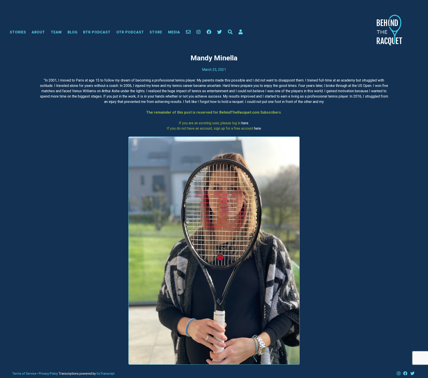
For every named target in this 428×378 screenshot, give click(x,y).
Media (174, 32)
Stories (18, 32)
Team (56, 32)
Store (156, 32)
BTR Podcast (97, 32)
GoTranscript (106, 373)
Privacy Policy (49, 373)
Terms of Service (24, 373)
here (244, 123)
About (38, 32)
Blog (73, 32)
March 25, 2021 (214, 69)
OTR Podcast (130, 32)
